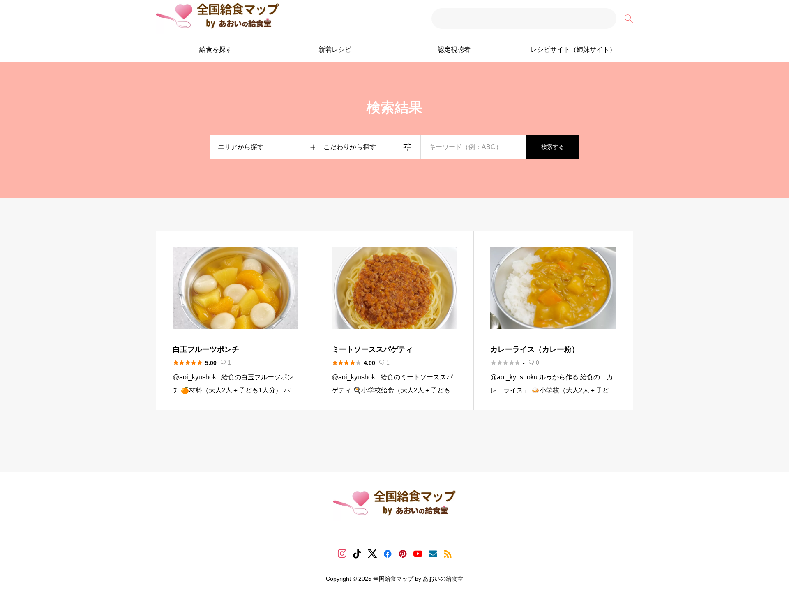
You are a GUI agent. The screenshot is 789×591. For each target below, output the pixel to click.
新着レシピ (334, 49)
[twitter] (372, 553)
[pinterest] (402, 553)
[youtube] (417, 553)
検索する (552, 146)
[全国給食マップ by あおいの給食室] (217, 18)
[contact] (433, 553)
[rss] (447, 553)
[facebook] (387, 553)
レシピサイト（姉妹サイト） (573, 49)
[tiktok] (357, 553)
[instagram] (342, 553)
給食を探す (215, 49)
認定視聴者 (454, 49)
